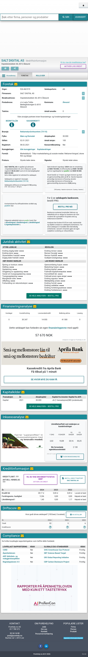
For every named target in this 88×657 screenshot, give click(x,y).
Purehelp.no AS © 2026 (41, 654)
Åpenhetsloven (9, 553)
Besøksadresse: (8, 98)
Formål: (5, 153)
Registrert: (6, 145)
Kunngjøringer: (8, 149)
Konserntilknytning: (52, 145)
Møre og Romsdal (27, 136)
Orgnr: (4, 89)
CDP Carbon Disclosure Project (56, 562)
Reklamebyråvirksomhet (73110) (33, 132)
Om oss (44, 629)
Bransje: (5, 132)
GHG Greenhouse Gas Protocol (56, 550)
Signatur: (48, 160)
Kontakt (44, 631)
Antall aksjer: (49, 140)
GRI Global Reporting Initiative (56, 557)
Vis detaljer (77, 514)
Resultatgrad (10, 222)
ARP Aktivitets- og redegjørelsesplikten (11, 557)
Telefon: (5, 111)
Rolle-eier (40, 76)
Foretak (24, 76)
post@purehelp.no (14, 636)
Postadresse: (7, 102)
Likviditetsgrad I (22, 222)
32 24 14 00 (14, 633)
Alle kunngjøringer (27, 149)
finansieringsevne (58, 327)
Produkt (73, 631)
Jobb (44, 627)
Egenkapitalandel (12, 225)
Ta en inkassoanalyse (71, 456)
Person (73, 629)
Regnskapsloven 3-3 (11, 562)
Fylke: (4, 136)
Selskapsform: (50, 89)
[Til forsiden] (18, 7)
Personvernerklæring (44, 634)
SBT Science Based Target (55, 553)
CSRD (5, 550)
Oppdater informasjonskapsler (73, 638)
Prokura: (5, 160)
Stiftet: (5, 140)
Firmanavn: (6, 93)
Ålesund (66, 102)
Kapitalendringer (44, 149)
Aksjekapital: (49, 136)
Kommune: (49, 102)
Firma (73, 627)
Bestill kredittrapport (74, 479)
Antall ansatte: (50, 111)
